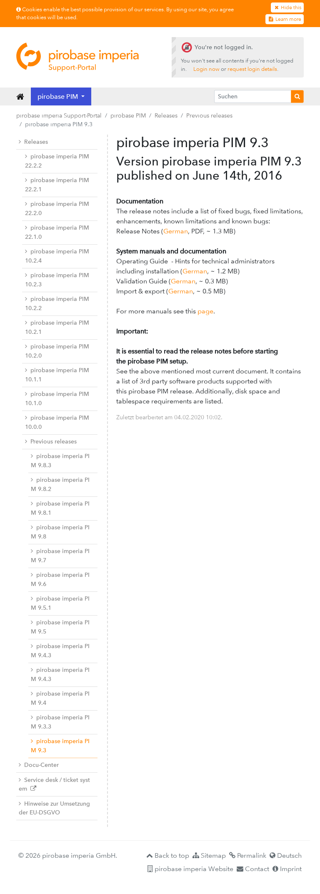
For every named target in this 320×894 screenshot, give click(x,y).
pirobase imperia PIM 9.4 (60, 698)
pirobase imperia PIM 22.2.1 (57, 185)
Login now (206, 69)
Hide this (290, 7)
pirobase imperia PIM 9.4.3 (60, 651)
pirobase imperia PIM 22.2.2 (57, 161)
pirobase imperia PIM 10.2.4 (57, 256)
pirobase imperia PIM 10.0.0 (57, 422)
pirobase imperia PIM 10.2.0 (57, 351)
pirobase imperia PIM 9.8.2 (60, 484)
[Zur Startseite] (77, 57)
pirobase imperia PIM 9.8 (60, 532)
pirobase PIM (128, 115)
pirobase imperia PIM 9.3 (60, 746)
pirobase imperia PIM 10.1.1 (57, 375)
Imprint (290, 869)
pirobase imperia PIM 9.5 (60, 627)
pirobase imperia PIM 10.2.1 (57, 327)
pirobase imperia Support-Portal (59, 115)
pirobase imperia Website (193, 869)
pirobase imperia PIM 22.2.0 (57, 208)
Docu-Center (41, 765)
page (205, 311)
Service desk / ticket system (54, 784)
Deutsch (288, 855)
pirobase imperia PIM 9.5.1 (60, 603)
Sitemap (212, 855)
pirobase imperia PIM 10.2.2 (57, 303)
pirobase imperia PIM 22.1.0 (57, 232)
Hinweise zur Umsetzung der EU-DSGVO (54, 808)
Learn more (287, 19)
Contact (256, 869)
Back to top (171, 855)
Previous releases (209, 115)
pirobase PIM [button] (59, 96)
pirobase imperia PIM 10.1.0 (57, 399)
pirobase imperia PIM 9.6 (60, 579)
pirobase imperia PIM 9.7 (60, 556)
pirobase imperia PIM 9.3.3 (60, 722)
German (175, 231)
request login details (252, 69)
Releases (166, 115)
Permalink (250, 855)
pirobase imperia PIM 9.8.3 (60, 461)
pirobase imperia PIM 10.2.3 (57, 280)
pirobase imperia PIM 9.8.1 (60, 508)
